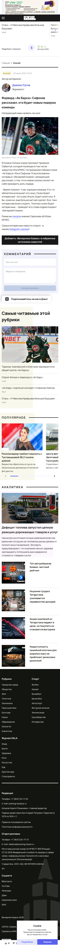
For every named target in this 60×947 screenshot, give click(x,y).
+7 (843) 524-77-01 (20, 839)
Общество (7, 689)
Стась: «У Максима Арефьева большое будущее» (23, 26)
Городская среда (10, 684)
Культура (6, 712)
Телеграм (6, 890)
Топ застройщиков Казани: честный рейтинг (40, 567)
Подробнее (27, 941)
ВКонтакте (7, 881)
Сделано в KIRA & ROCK (13, 931)
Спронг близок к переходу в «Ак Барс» (22, 377)
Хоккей (17, 63)
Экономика (7, 703)
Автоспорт (37, 703)
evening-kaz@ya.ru (18, 803)
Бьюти (5, 748)
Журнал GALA (9, 738)
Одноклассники (9, 900)
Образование (8, 721)
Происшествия (9, 707)
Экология (6, 726)
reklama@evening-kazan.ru (21, 844)
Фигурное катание (40, 707)
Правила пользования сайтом (16, 822)
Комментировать (30, 288)
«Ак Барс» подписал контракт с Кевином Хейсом (28, 387)
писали (17, 216)
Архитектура (8, 771)
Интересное (38, 721)
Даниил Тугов (21, 85)
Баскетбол (37, 698)
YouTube (6, 886)
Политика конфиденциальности (17, 826)
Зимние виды (38, 712)
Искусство (7, 762)
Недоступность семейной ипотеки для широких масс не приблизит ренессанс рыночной (43, 653)
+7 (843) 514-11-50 (19, 798)
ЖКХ (4, 694)
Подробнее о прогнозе (11, 49)
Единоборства (39, 717)
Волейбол (36, 694)
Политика (6, 698)
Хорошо (47, 941)
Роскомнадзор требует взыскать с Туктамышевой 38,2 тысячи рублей (22, 457)
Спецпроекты (8, 776)
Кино (4, 757)
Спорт (35, 678)
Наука (5, 717)
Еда (3, 767)
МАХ (4, 904)
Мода (4, 743)
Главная (6, 63)
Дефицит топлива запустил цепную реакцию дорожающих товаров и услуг (30, 529)
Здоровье (6, 753)
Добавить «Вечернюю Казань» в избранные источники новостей (30, 240)
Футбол (35, 684)
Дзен (4, 895)
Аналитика (12, 487)
